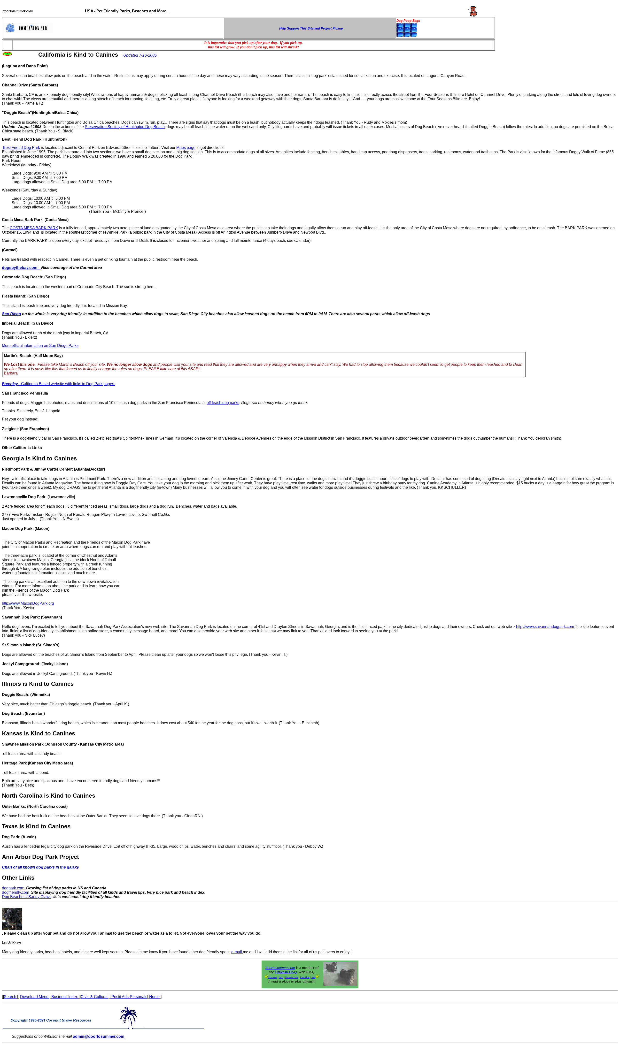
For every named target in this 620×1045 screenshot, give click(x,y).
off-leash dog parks (223, 403)
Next (281, 977)
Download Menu (34, 997)
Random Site (291, 977)
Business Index (65, 997)
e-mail (237, 952)
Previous (272, 977)
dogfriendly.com (16, 892)
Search (10, 997)
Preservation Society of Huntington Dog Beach (125, 127)
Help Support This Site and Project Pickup (311, 28)
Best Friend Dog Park (21, 147)
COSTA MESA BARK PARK (34, 228)
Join (313, 977)
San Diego (11, 314)
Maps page (185, 147)
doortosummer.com (280, 968)
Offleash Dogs (286, 972)
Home (154, 997)
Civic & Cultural (94, 997)
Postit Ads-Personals (128, 997)
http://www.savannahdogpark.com (545, 627)
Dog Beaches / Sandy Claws (26, 897)
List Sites (305, 977)
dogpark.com (14, 888)
